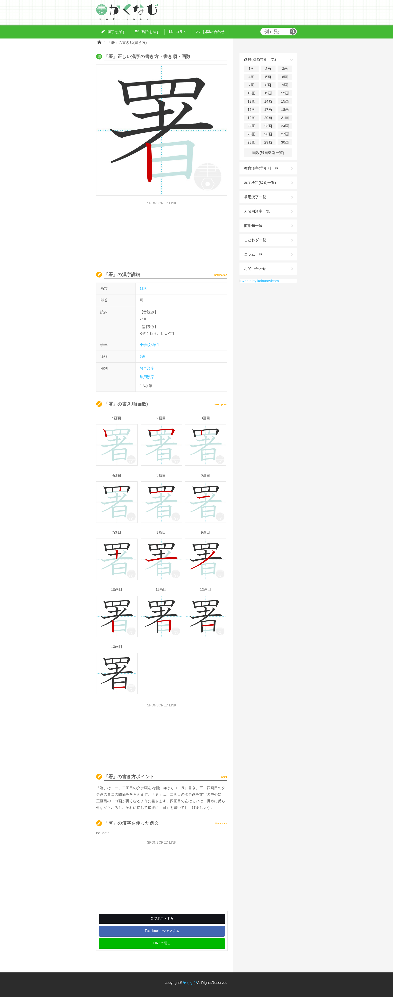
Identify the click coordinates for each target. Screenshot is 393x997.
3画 (285, 69)
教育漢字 (147, 368)
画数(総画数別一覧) (268, 153)
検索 (293, 31)
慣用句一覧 (253, 226)
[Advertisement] (161, 233)
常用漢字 (147, 377)
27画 (285, 134)
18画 (285, 110)
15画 (285, 101)
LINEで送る (162, 943)
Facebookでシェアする (162, 930)
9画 (285, 85)
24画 (285, 126)
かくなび (189, 983)
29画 (268, 142)
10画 (251, 93)
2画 (268, 69)
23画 (268, 126)
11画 (268, 93)
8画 (268, 85)
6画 (285, 77)
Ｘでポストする (161, 918)
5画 (268, 77)
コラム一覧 (253, 254)
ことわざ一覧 (255, 240)
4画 (251, 77)
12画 (285, 93)
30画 (285, 142)
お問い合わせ (255, 269)
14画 (268, 101)
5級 (142, 356)
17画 (268, 110)
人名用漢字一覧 (257, 211)
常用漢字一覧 (255, 197)
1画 (251, 69)
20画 (268, 118)
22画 (251, 126)
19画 (251, 118)
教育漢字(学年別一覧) (262, 168)
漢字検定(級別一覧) (260, 183)
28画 (251, 142)
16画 (251, 110)
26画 (268, 134)
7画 (251, 85)
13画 (143, 288)
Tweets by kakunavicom (259, 281)
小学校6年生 (150, 345)
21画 (285, 118)
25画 (251, 134)
